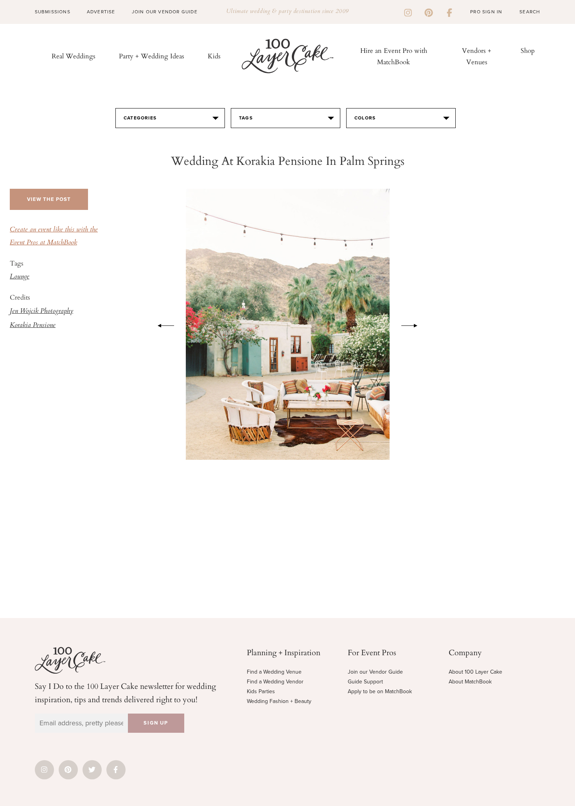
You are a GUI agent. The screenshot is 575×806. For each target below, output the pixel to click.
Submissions (52, 11)
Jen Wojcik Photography (41, 311)
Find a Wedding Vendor (275, 681)
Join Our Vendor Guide (165, 11)
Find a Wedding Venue (274, 672)
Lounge (19, 276)
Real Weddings (73, 56)
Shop (528, 50)
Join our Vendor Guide (375, 672)
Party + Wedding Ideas (151, 56)
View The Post (49, 199)
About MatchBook (470, 681)
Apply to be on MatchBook (380, 691)
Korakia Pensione (33, 325)
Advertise (101, 11)
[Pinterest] (428, 12)
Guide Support (365, 681)
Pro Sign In (486, 11)
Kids (214, 56)
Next (413, 324)
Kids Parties (261, 691)
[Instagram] (408, 12)
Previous (162, 324)
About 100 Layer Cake (475, 672)
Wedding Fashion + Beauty (279, 701)
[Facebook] (449, 12)
